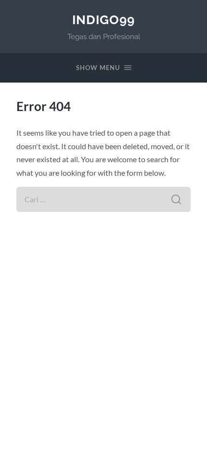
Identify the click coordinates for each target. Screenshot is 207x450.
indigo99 (103, 19)
